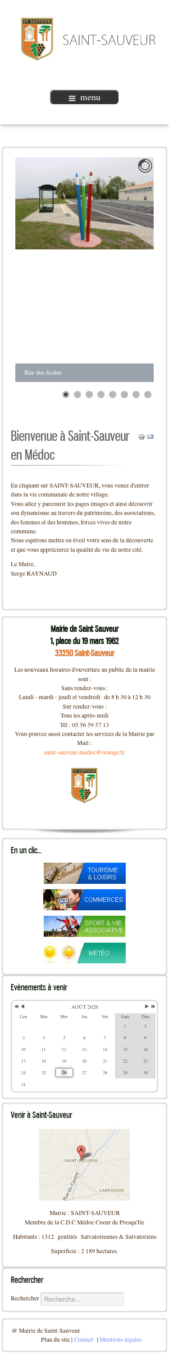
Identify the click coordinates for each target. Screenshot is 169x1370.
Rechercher (25, 1298)
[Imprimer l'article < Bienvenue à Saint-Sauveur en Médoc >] (141, 436)
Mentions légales (121, 1339)
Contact (83, 1339)
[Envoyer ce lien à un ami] (150, 436)
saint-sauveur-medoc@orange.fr (84, 752)
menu (90, 97)
